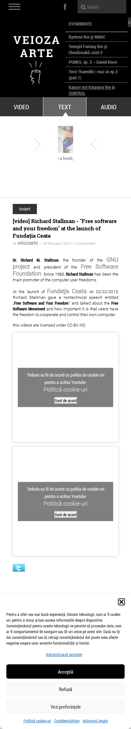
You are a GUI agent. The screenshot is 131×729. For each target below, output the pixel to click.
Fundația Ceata (67, 291)
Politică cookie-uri (37, 720)
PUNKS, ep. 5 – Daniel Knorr (93, 62)
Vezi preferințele (66, 707)
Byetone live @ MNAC (87, 37)
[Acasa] (33, 57)
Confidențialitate (66, 720)
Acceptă (65, 671)
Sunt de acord (66, 400)
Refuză (65, 689)
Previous (37, 144)
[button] (121, 602)
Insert (25, 209)
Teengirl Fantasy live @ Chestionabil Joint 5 (88, 49)
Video (21, 107)
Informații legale (95, 720)
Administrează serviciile (64, 654)
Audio (108, 107)
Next (94, 144)
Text (64, 107)
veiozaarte (27, 242)
